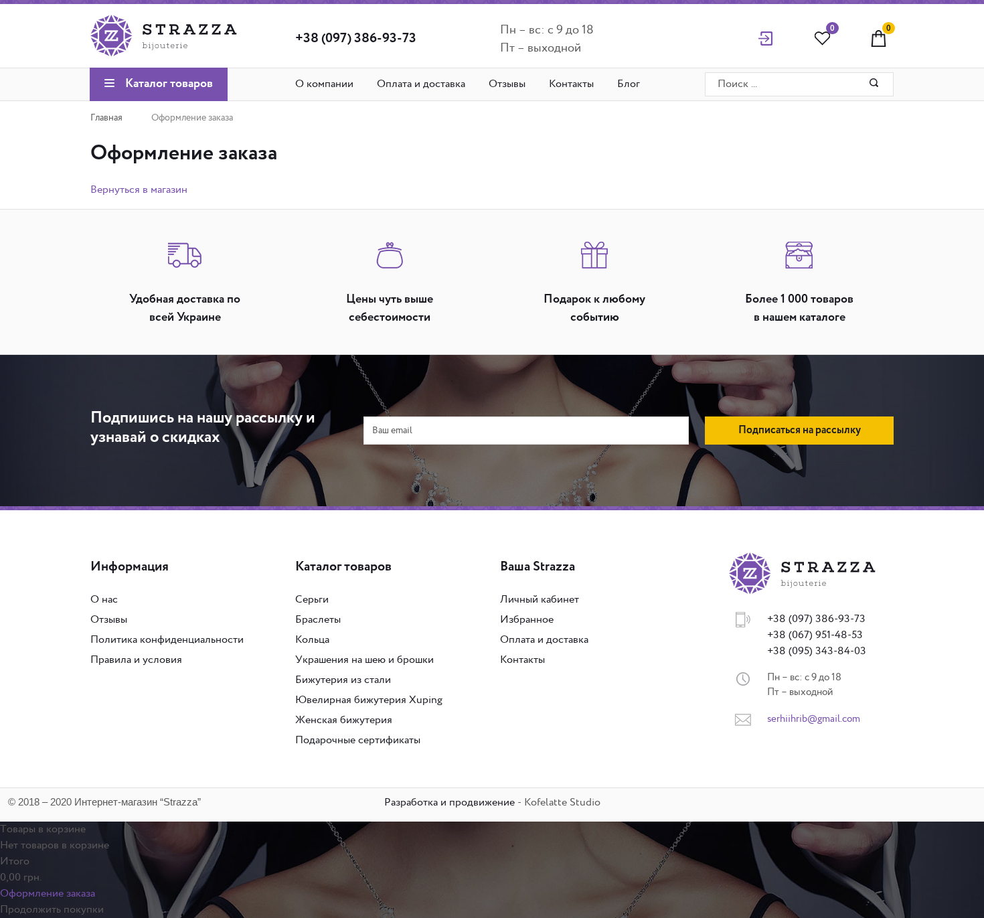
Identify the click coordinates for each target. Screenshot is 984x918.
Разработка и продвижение (449, 802)
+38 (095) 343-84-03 (816, 651)
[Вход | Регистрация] (765, 38)
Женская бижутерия (343, 720)
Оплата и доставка (421, 84)
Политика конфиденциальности (167, 639)
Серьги (312, 599)
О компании (324, 84)
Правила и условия (136, 660)
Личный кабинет (539, 599)
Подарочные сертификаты (357, 740)
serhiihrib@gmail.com (813, 719)
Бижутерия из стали (343, 680)
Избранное (527, 619)
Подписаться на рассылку (799, 430)
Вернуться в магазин (138, 190)
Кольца (312, 639)
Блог (628, 84)
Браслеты (318, 619)
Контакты (571, 84)
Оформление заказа (47, 893)
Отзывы (507, 84)
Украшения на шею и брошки (364, 660)
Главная (106, 118)
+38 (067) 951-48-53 (815, 635)
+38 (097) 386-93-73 (355, 39)
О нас (104, 599)
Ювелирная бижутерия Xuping (368, 700)
